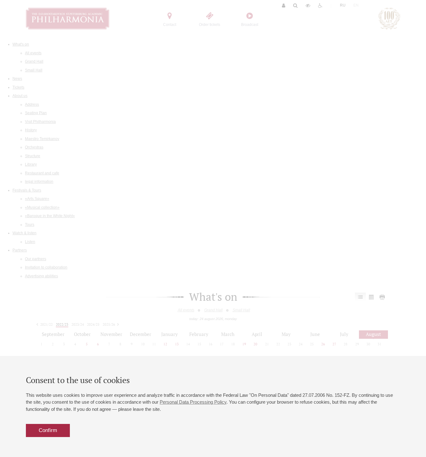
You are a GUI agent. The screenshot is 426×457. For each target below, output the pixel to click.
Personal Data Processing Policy (193, 402)
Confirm (48, 430)
